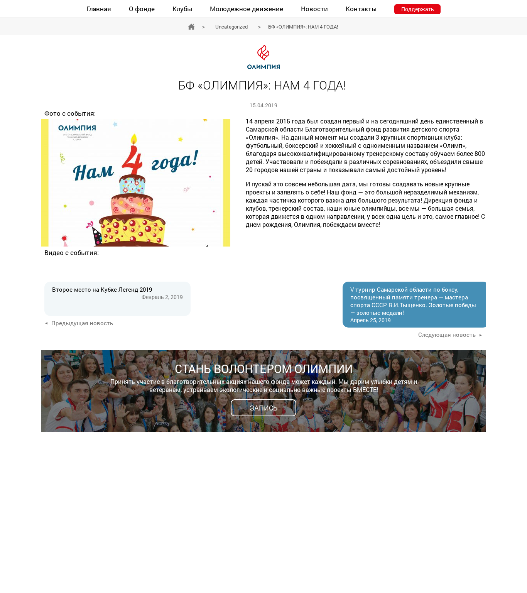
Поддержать (417, 9)
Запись (263, 407)
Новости (314, 8)
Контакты (361, 8)
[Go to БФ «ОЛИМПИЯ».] (191, 27)
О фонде (142, 8)
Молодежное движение (246, 8)
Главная (98, 8)
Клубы (182, 8)
